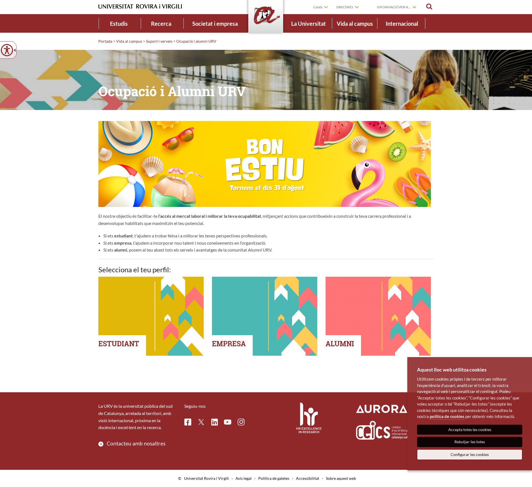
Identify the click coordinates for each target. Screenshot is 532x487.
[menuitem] (118, 23)
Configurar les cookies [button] (470, 454)
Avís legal (244, 478)
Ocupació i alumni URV (196, 41)
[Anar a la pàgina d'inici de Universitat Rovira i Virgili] (140, 6)
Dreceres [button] (344, 7)
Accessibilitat (307, 478)
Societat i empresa (215, 23)
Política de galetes (273, 478)
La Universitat (308, 23)
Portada (105, 41)
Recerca (161, 23)
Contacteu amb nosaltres (136, 443)
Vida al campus (355, 23)
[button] (429, 7)
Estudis (119, 23)
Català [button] (317, 7)
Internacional (402, 23)
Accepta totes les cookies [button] (469, 429)
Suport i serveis (159, 41)
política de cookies (447, 416)
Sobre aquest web (341, 478)
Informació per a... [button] (394, 7)
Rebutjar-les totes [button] (469, 441)
